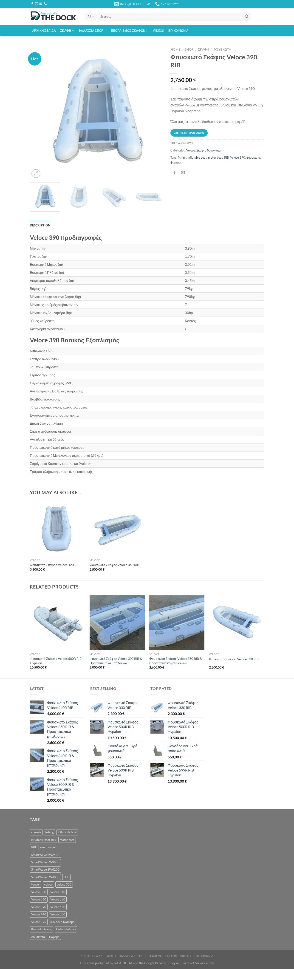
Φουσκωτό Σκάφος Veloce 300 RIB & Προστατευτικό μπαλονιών (116, 661)
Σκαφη (203, 49)
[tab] (40, 225)
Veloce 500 (57, 914)
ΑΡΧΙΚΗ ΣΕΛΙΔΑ (44, 30)
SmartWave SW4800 (45, 877)
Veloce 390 (237, 157)
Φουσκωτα (222, 49)
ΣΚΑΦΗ (65, 30)
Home (175, 49)
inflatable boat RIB (43, 840)
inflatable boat (197, 157)
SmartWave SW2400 (45, 855)
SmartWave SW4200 (45, 869)
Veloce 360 (38, 899)
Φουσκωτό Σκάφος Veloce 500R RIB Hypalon (56, 661)
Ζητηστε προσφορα (189, 132)
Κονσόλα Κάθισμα (62, 922)
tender (35, 884)
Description (40, 225)
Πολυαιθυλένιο (66, 929)
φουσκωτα (253, 157)
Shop (189, 49)
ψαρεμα (175, 162)
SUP (66, 877)
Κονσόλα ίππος (41, 929)
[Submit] (247, 16)
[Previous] (38, 112)
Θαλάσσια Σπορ (91, 30)
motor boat (215, 157)
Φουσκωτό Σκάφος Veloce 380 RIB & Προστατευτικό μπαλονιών (175, 661)
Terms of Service (193, 963)
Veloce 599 (38, 922)
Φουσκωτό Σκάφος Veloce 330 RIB (234, 659)
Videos (158, 30)
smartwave (47, 847)
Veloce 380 (57, 899)
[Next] (155, 112)
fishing (182, 157)
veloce (48, 884)
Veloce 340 (57, 892)
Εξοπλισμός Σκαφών (128, 30)
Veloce (190, 150)
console (36, 832)
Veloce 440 (38, 914)
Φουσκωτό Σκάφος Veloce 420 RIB (54, 565)
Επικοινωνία (178, 30)
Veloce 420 (57, 907)
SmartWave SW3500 (45, 862)
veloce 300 (64, 884)
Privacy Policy (165, 963)
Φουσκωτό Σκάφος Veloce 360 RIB (114, 565)
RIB (226, 157)
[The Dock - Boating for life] (54, 16)
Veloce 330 (38, 892)
